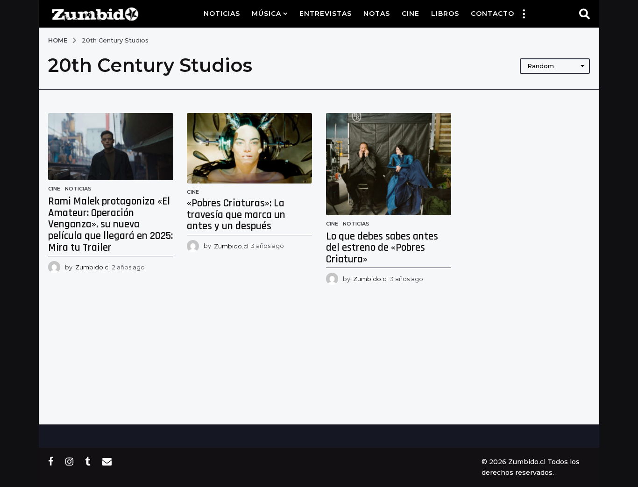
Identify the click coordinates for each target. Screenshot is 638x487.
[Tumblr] (88, 461)
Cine (410, 13)
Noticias (222, 13)
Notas (376, 13)
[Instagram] (69, 461)
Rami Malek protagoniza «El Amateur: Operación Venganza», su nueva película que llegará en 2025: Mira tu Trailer (110, 224)
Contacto (492, 13)
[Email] (107, 461)
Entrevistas (325, 13)
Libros (445, 13)
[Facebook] (51, 461)
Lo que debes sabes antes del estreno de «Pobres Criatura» (382, 248)
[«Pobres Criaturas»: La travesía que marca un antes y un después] (249, 148)
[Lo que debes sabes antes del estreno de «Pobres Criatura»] (388, 164)
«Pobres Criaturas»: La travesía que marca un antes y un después (236, 215)
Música (266, 13)
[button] (523, 13)
